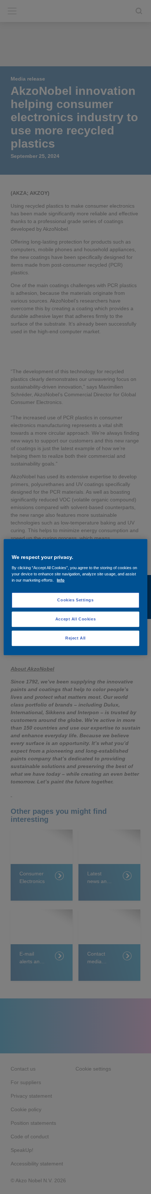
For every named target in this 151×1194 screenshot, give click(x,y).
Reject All (75, 637)
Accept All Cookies (75, 618)
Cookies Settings (75, 600)
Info (61, 580)
